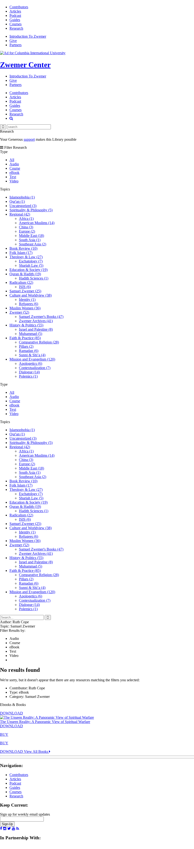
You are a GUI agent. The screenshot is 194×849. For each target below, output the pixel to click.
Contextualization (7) (34, 368)
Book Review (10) (23, 248)
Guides (14, 20)
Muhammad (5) (30, 334)
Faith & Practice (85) (25, 338)
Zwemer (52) (19, 312)
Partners (15, 45)
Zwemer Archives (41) (36, 321)
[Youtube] (13, 828)
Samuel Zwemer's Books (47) (41, 317)
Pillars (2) (26, 346)
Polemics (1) (28, 376)
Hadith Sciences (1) (33, 278)
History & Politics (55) (26, 325)
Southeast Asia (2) (32, 244)
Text (12, 177)
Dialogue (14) (29, 372)
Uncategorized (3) (22, 206)
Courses (15, 24)
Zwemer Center (25, 64)
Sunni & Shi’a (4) (32, 355)
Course (14, 168)
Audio (14, 164)
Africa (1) (26, 219)
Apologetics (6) (30, 363)
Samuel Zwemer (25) (25, 291)
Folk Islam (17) (20, 253)
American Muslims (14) (36, 223)
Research (16, 28)
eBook (14, 173)
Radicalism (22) (21, 282)
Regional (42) (19, 214)
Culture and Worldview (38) (30, 295)
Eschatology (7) (31, 261)
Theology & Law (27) (26, 257)
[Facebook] (1, 828)
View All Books (36, 752)
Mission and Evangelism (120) (32, 359)
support (29, 139)
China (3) (26, 227)
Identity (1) (27, 300)
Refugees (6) (28, 304)
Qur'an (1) (17, 201)
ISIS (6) (25, 287)
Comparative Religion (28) (39, 342)
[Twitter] (9, 828)
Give (13, 41)
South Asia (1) (29, 240)
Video (13, 181)
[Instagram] (4, 828)
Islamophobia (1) (22, 197)
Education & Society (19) (28, 270)
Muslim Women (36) (24, 308)
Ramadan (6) (28, 351)
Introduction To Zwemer (27, 36)
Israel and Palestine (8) (36, 329)
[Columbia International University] (33, 53)
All (11, 160)
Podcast (15, 16)
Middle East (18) (31, 236)
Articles (15, 11)
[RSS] (17, 828)
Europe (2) (27, 231)
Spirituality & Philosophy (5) (31, 210)
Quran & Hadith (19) (25, 274)
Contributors (18, 7)
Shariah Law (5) (31, 265)
